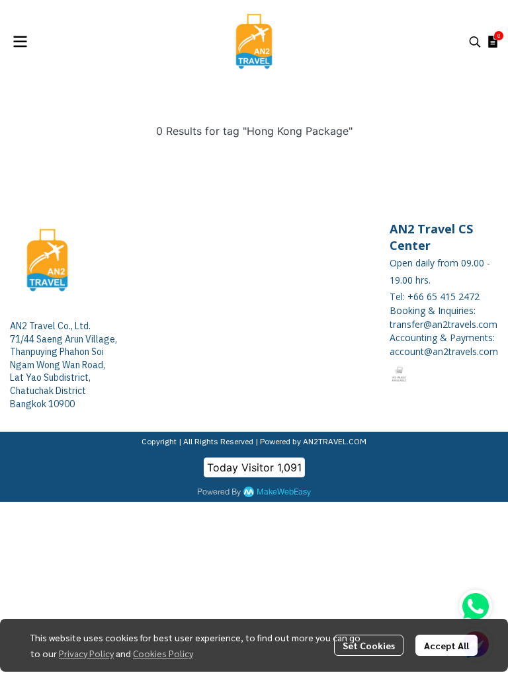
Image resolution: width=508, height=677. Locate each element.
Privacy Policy (86, 653)
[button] (475, 41)
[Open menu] (20, 41)
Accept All (446, 645)
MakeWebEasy (284, 492)
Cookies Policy (163, 653)
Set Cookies (369, 645)
